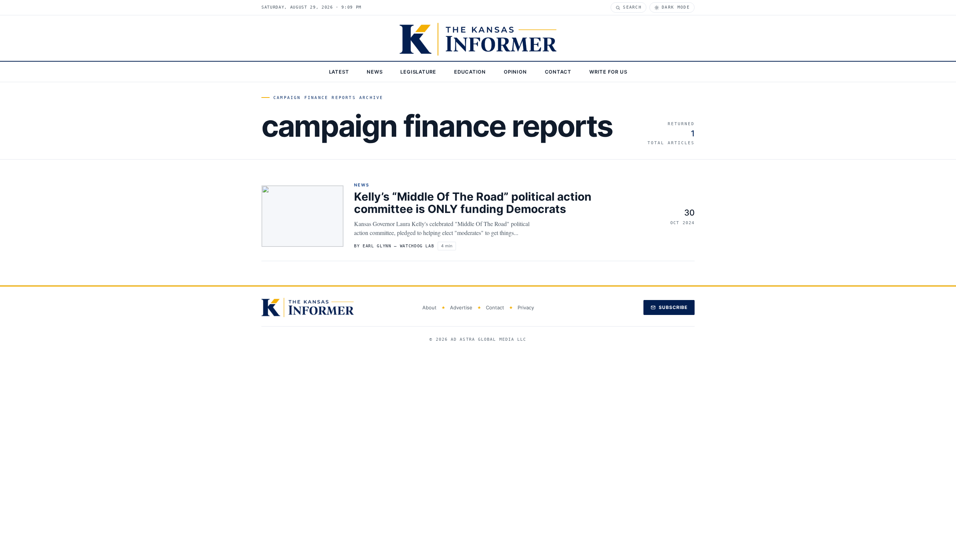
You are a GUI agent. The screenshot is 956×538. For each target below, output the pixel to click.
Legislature (418, 72)
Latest (339, 72)
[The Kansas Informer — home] (478, 39)
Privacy (526, 307)
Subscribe (673, 307)
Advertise (461, 307)
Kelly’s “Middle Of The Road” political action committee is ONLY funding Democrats (473, 203)
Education (470, 72)
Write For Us (608, 72)
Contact (558, 72)
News (374, 72)
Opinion (515, 72)
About (429, 307)
